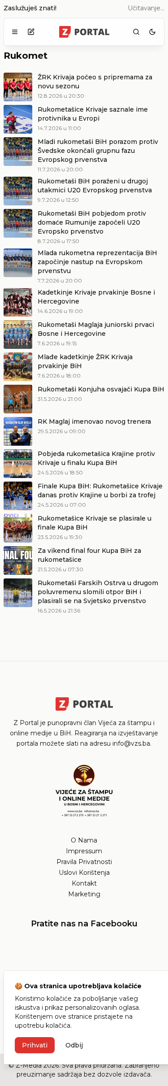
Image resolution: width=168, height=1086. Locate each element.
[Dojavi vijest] (31, 32)
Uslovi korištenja (84, 873)
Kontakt (84, 883)
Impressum (84, 851)
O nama (84, 840)
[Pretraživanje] (136, 32)
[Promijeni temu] (152, 32)
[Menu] (15, 32)
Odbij (74, 1045)
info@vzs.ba (131, 743)
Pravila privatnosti (84, 862)
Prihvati (34, 1045)
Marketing (84, 894)
